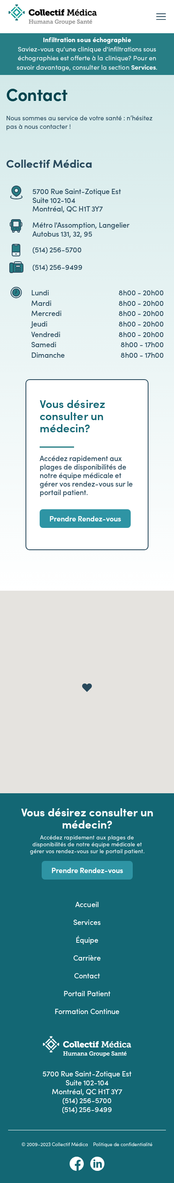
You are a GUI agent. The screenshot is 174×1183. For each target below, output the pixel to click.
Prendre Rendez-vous (85, 518)
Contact (87, 975)
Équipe (87, 940)
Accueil (86, 904)
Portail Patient (87, 993)
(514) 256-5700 (57, 249)
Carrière (87, 957)
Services (86, 922)
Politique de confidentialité (123, 1144)
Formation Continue (87, 1011)
